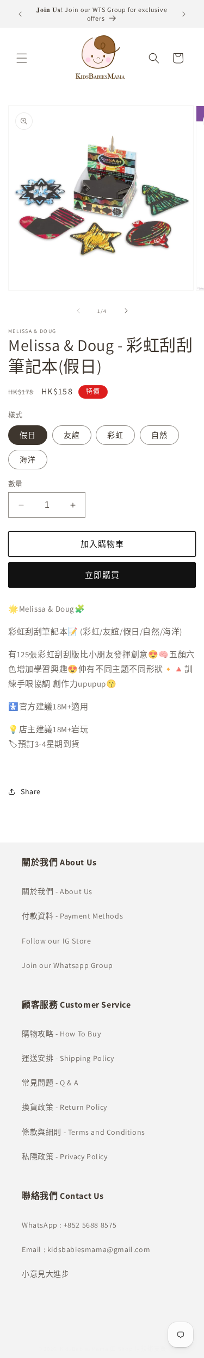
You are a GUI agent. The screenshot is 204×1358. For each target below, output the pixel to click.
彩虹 (115, 435)
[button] (22, 58)
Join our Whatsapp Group (67, 965)
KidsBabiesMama (84, 1349)
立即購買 (102, 575)
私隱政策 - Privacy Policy (65, 1156)
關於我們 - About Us (57, 891)
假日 (28, 435)
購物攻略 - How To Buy (61, 1034)
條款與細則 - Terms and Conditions (83, 1132)
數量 (15, 483)
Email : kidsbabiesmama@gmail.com (86, 1249)
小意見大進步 (46, 1274)
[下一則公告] (184, 14)
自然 (159, 435)
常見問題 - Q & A (50, 1082)
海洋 (28, 459)
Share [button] (31, 791)
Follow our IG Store (56, 941)
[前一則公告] (20, 14)
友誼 (72, 435)
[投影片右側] (126, 311)
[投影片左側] (78, 311)
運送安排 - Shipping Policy (68, 1058)
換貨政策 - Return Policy (64, 1107)
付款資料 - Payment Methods (72, 916)
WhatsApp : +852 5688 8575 (69, 1225)
